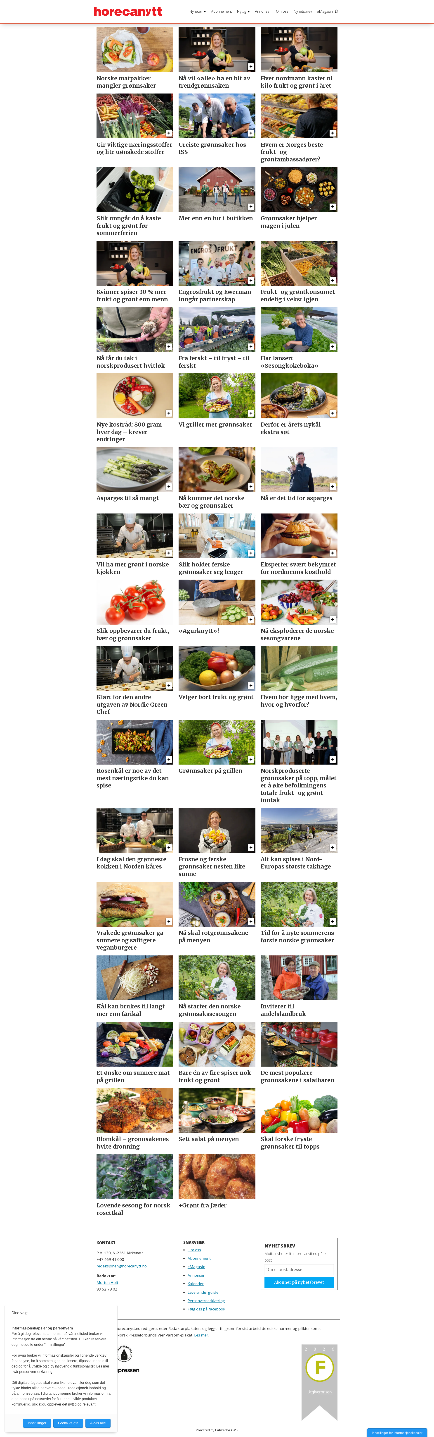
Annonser (263, 11)
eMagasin (325, 11)
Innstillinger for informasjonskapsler (397, 1433)
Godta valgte (68, 1423)
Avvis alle (98, 1423)
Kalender (196, 1283)
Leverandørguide (203, 1292)
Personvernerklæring (206, 1300)
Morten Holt (107, 1282)
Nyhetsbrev (302, 11)
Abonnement (221, 11)
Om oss (282, 11)
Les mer (201, 1335)
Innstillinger (37, 1423)
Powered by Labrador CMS (217, 1430)
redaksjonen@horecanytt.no (122, 1266)
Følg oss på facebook (206, 1309)
